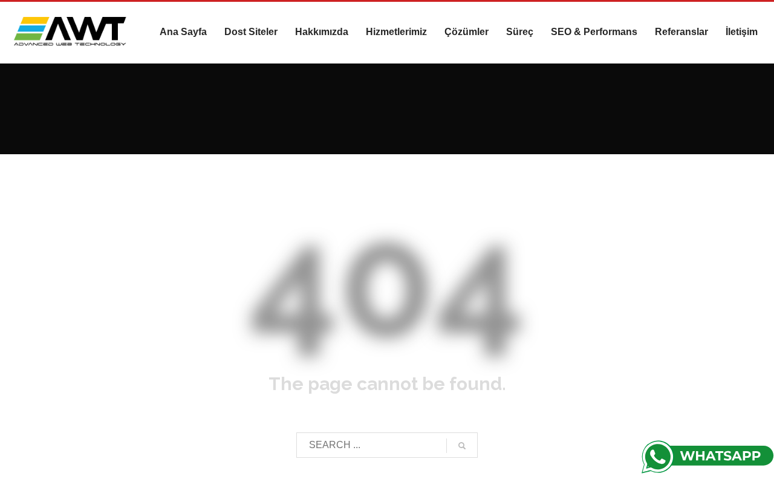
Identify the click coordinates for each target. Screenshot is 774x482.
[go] (462, 445)
